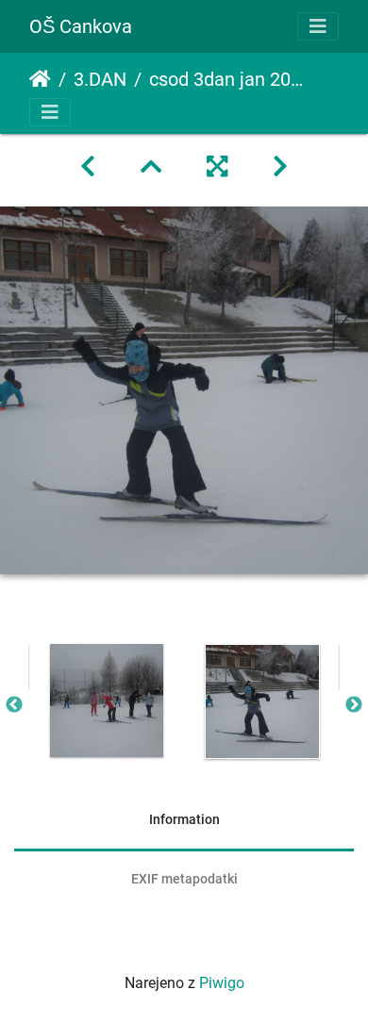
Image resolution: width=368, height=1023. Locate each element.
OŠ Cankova (80, 26)
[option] (106, 700)
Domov (40, 79)
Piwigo (221, 983)
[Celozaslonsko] (217, 167)
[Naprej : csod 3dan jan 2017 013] (280, 167)
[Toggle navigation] (318, 26)
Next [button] (353, 705)
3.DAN (100, 79)
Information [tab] (184, 819)
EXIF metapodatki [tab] (184, 878)
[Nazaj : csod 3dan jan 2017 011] (88, 167)
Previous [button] (14, 705)
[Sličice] (151, 167)
